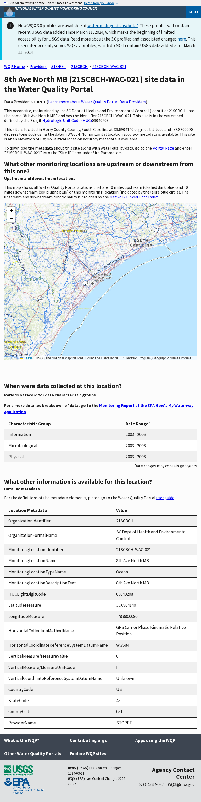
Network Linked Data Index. (134, 197)
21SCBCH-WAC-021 (109, 66)
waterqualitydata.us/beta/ (112, 26)
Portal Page (163, 148)
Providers (38, 66)
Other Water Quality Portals (32, 754)
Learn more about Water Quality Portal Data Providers (97, 101)
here (181, 39)
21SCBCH (79, 66)
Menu (193, 12)
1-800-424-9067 (150, 784)
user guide (165, 497)
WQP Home (14, 66)
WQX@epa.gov (181, 784)
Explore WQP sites (88, 754)
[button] (11, 210)
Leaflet (28, 358)
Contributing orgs (88, 740)
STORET (58, 66)
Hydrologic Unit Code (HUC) (67, 120)
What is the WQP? (21, 740)
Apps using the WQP (155, 740)
